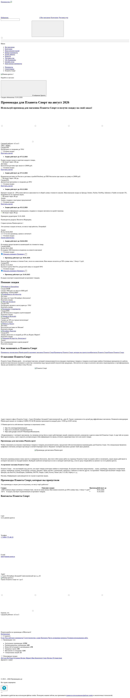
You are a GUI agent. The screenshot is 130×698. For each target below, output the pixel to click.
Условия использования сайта (77, 638)
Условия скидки (8, 151)
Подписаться (5, 634)
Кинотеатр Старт (41, 658)
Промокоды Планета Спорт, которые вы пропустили (72, 352)
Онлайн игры (9, 62)
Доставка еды (63, 17)
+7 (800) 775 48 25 (7, 537)
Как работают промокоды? (14, 638)
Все (3, 145)
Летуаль (4, 658)
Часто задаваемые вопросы (57, 638)
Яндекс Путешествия (54, 658)
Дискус (11, 324)
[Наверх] (4, 688)
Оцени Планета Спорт (116, 352)
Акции (8, 145)
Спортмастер (15, 309)
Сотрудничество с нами (32, 638)
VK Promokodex (10, 60)
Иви (33, 658)
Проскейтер (14, 286)
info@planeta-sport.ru (8, 556)
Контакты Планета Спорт (99, 352)
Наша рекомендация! (12, 51)
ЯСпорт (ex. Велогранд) (17, 338)
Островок (16, 658)
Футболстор (17, 294)
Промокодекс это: (9, 640)
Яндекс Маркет (25, 658)
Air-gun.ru (12, 302)
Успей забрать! (10, 54)
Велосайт (13, 316)
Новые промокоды (11, 52)
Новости (8, 56)
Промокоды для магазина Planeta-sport (14, 352)
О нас (3, 638)
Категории (54, 17)
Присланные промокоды (13, 64)
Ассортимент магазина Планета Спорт (40, 352)
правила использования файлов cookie (79, 695)
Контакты (44, 638)
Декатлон (12, 331)
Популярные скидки (10, 656)
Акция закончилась (7, 237)
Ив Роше (10, 658)
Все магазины (45, 17)
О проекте (6, 636)
